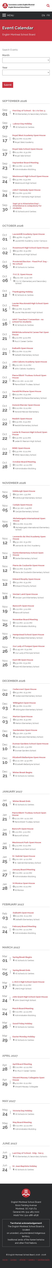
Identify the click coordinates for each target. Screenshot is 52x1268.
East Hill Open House (23, 660)
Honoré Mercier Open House (26, 405)
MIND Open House (21, 448)
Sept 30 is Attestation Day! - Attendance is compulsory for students (27, 206)
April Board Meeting (22, 1064)
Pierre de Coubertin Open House (28, 565)
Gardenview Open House (25, 730)
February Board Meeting (24, 926)
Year (4, 67)
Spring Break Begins (22, 957)
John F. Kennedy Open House (26, 190)
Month (6, 55)
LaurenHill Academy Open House (29, 234)
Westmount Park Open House (26, 842)
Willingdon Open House (24, 703)
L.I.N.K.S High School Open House (28, 982)
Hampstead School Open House (28, 634)
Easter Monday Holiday (24, 1037)
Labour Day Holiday (22, 124)
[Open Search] (48, 6)
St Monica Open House (24, 883)
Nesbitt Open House (22, 419)
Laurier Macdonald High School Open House (30, 304)
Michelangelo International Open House (29, 519)
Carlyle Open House (22, 505)
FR (48, 15)
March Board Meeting (22, 1008)
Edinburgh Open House (24, 491)
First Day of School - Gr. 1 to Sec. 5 (29, 111)
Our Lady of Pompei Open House (28, 646)
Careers (31, 1260)
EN (43, 15)
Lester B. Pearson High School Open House (29, 433)
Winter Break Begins (22, 772)
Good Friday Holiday (22, 1023)
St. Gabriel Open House (23, 856)
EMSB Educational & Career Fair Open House (30, 333)
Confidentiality (44, 1260)
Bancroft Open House (23, 606)
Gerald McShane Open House (26, 391)
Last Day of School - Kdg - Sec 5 (27, 1153)
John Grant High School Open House (30, 997)
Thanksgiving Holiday (22, 292)
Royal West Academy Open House (28, 135)
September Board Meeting (25, 163)
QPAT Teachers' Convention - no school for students (27, 320)
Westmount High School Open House (30, 176)
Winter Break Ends (21, 801)
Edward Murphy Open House (26, 579)
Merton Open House (22, 716)
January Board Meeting (23, 870)
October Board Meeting (24, 462)
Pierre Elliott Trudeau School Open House (29, 376)
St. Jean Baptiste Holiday (24, 1166)
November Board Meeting (25, 619)
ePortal (22, 1260)
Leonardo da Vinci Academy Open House (29, 537)
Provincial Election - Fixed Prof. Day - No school (30, 262)
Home (5, 1260)
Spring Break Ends (21, 970)
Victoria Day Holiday (22, 1111)
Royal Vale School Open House (27, 149)
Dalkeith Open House (22, 348)
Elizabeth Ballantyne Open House (29, 757)
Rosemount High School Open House (31, 248)
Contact (13, 1260)
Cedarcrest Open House (24, 689)
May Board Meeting (22, 1122)
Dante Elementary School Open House (28, 554)
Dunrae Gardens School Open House (30, 744)
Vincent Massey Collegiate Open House (28, 1079)
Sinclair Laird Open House (25, 594)
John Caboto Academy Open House (29, 362)
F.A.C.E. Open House (22, 274)
